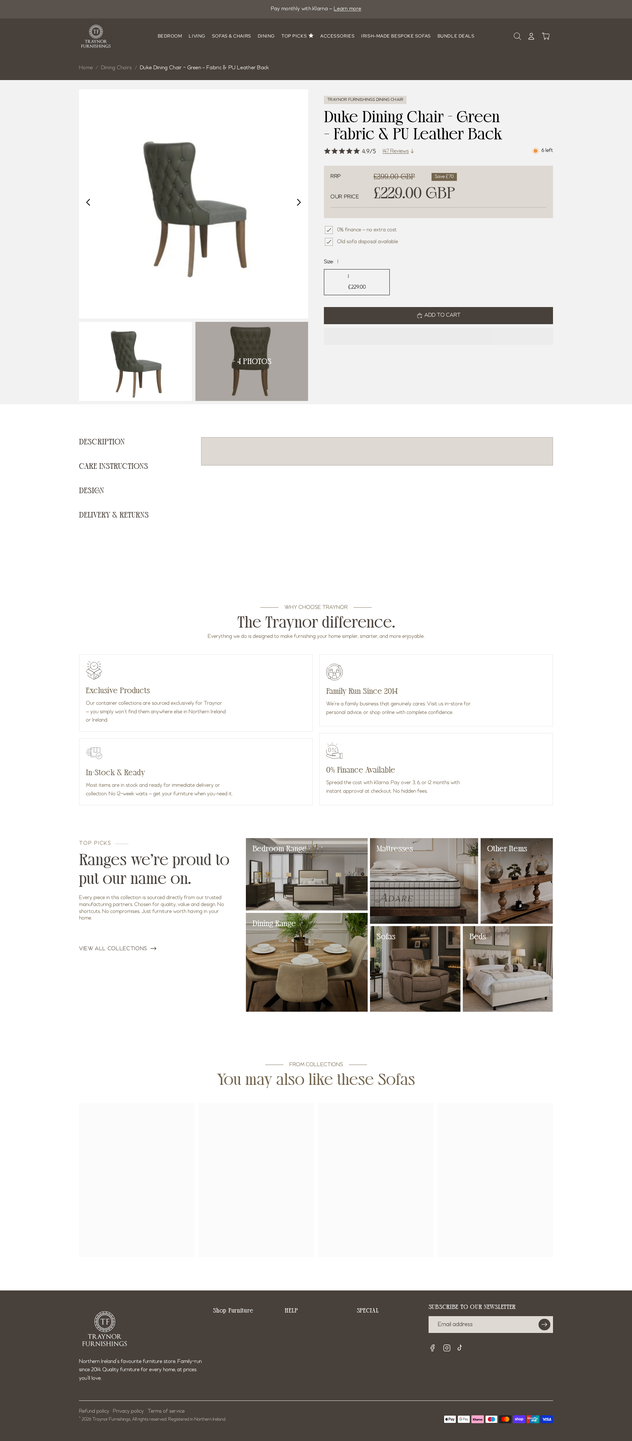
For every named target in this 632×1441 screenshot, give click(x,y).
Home (86, 68)
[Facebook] (432, 1348)
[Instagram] (447, 1348)
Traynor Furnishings (111, 1419)
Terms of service (166, 1411)
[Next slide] (300, 204)
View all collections (113, 949)
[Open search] (517, 36)
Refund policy (94, 1411)
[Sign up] (544, 1325)
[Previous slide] (86, 204)
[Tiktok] (461, 1348)
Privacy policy (128, 1411)
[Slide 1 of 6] (135, 361)
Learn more (347, 9)
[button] (438, 336)
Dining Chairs (116, 68)
